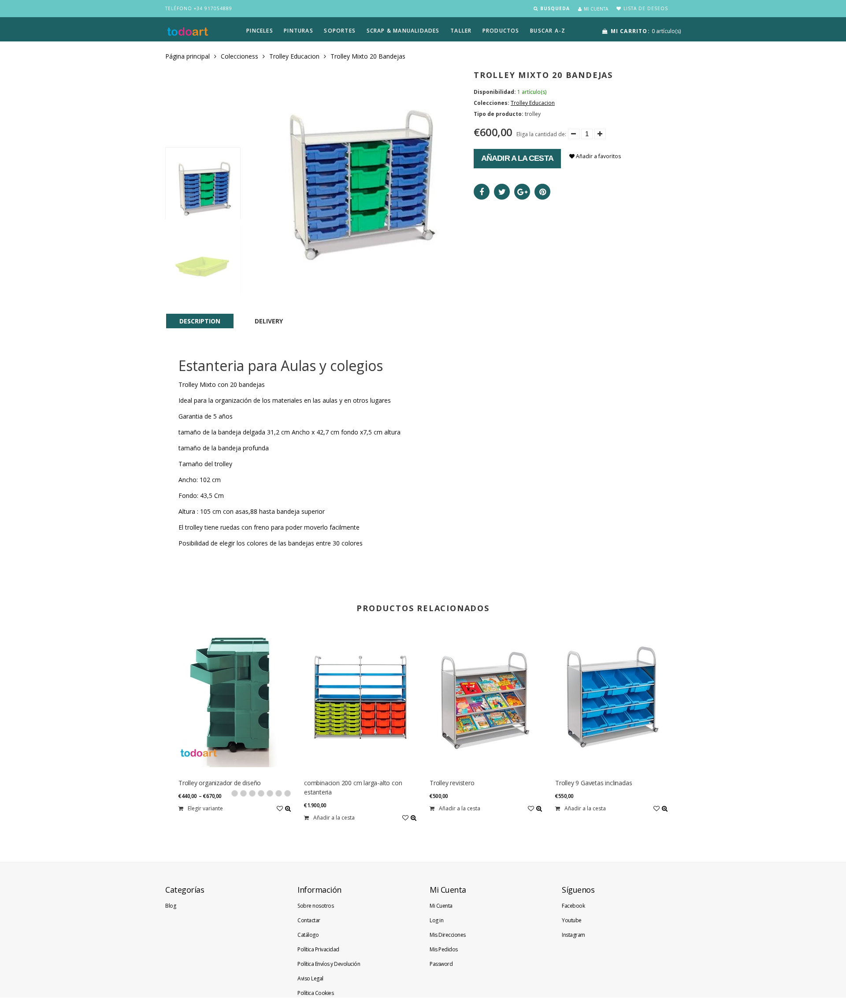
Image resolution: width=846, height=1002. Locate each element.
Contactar (308, 920)
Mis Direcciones (448, 935)
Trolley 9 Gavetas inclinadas (593, 783)
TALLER (460, 30)
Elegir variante (205, 808)
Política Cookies (315, 993)
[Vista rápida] (288, 808)
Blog (170, 905)
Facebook (573, 905)
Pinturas (298, 30)
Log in (436, 920)
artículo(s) (646, 31)
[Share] (482, 192)
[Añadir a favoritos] (280, 808)
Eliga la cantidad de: (541, 134)
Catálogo (308, 935)
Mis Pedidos (444, 949)
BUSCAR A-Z (547, 30)
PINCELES (259, 30)
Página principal (187, 56)
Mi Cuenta (441, 905)
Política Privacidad (318, 949)
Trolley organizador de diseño (219, 783)
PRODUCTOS (500, 30)
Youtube (572, 920)
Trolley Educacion (294, 56)
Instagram (573, 935)
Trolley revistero (452, 783)
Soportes (340, 30)
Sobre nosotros (315, 905)
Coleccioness (239, 56)
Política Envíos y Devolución (328, 964)
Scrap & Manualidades (403, 30)
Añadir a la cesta (517, 158)
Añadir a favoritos (598, 156)
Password (441, 964)
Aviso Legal (310, 978)
